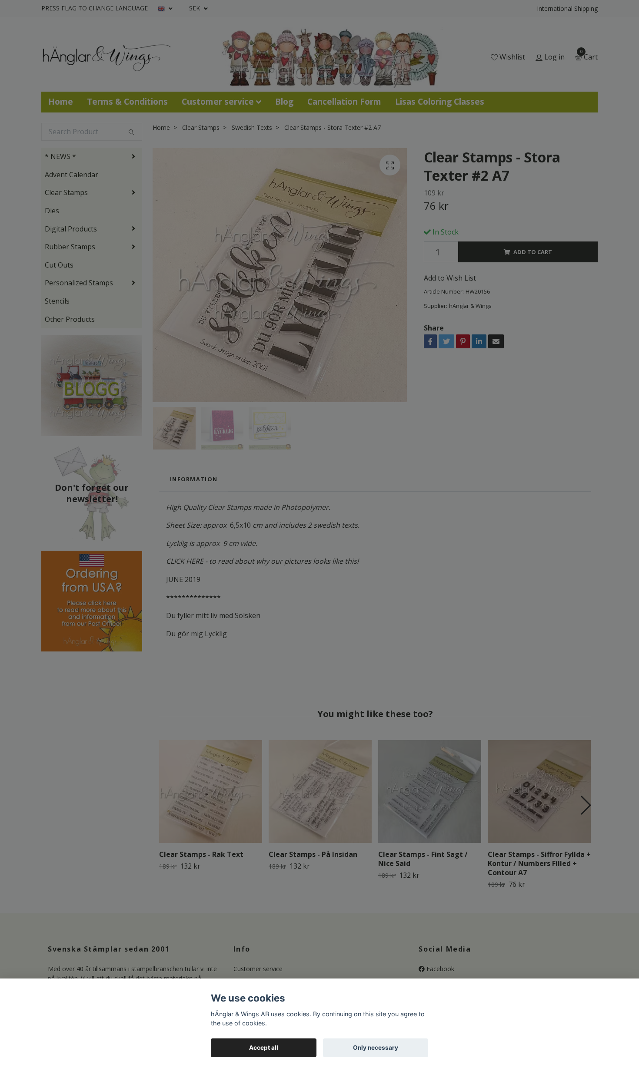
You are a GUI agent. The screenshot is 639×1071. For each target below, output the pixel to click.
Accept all (263, 1047)
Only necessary (375, 1047)
